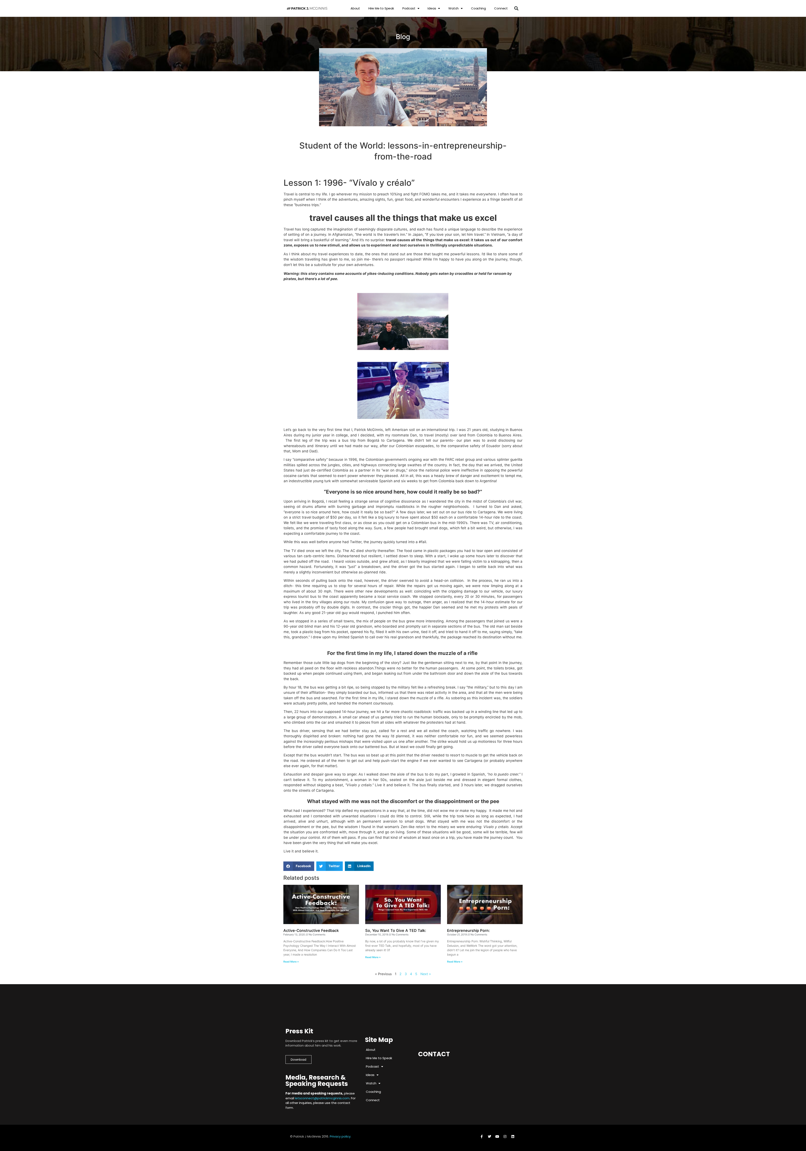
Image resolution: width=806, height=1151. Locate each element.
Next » (425, 974)
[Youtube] (497, 1136)
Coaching (478, 8)
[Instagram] (505, 1136)
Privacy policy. (340, 1136)
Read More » (291, 961)
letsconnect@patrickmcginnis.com (322, 1098)
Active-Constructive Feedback (311, 930)
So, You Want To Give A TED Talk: (395, 930)
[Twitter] (489, 1136)
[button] (516, 8)
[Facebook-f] (481, 1136)
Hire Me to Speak (381, 8)
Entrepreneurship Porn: (468, 930)
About (355, 8)
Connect (501, 8)
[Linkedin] (512, 1136)
